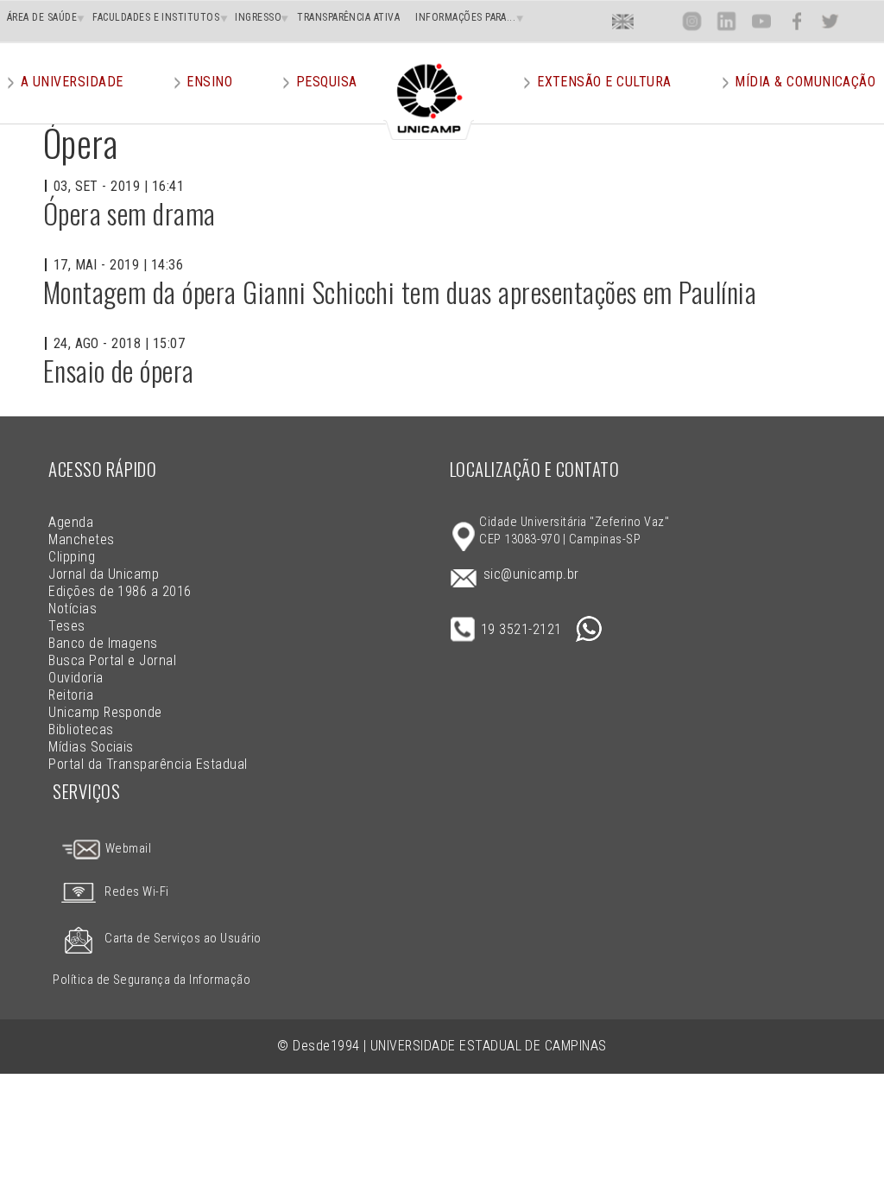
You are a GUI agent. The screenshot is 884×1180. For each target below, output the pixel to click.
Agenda (70, 522)
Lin (726, 21)
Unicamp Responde (105, 712)
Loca (657, 21)
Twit (830, 21)
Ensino (209, 81)
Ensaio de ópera (118, 370)
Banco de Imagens (103, 643)
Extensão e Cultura (604, 81)
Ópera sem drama (129, 213)
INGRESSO (258, 17)
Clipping (71, 557)
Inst (692, 21)
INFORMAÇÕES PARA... (465, 17)
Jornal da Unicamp (103, 574)
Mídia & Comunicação (805, 81)
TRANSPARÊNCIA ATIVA (348, 17)
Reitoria (70, 695)
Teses (66, 626)
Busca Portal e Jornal (112, 660)
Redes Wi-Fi (136, 892)
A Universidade (72, 81)
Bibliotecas (80, 729)
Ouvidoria (75, 677)
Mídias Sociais (91, 747)
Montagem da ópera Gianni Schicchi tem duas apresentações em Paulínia (400, 291)
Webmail (126, 848)
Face (796, 21)
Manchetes (81, 539)
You (760, 21)
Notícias (72, 608)
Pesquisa (326, 81)
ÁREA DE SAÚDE (42, 17)
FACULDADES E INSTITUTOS (155, 17)
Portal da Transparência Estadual (147, 764)
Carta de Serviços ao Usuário (182, 938)
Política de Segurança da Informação (151, 980)
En (623, 21)
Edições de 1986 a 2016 (120, 591)
